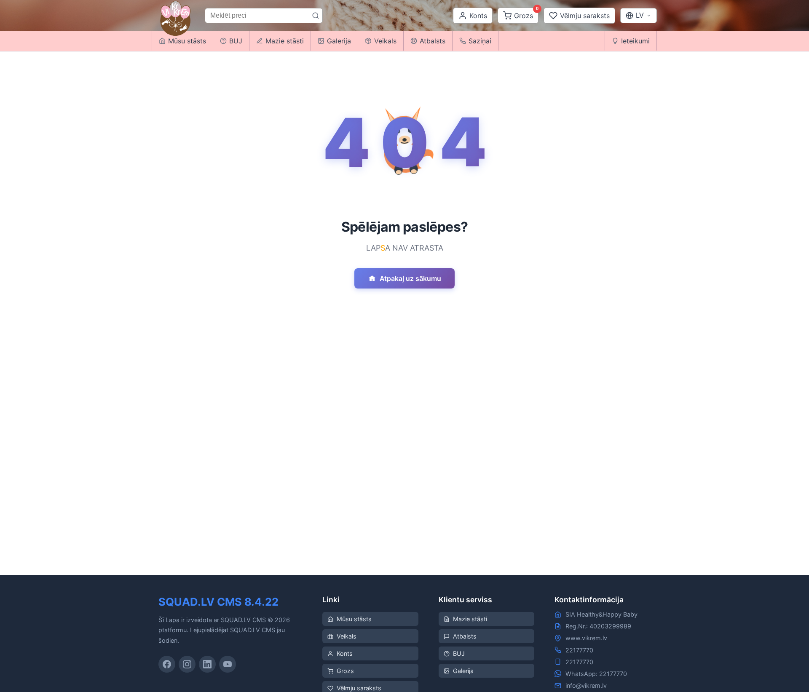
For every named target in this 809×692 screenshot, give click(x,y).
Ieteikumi (635, 41)
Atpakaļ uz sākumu (410, 278)
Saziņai (480, 41)
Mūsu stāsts (354, 619)
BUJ (235, 41)
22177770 (579, 650)
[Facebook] (166, 664)
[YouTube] (227, 664)
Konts (345, 653)
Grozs (345, 670)
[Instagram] (187, 664)
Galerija (339, 41)
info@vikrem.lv (586, 685)
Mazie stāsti (284, 41)
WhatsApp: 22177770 (596, 673)
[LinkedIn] (207, 664)
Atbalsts (432, 41)
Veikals (385, 41)
